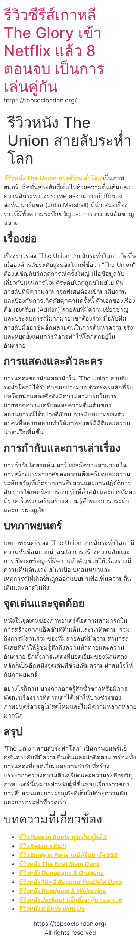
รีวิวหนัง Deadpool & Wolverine (62, 890)
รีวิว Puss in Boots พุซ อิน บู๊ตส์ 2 (63, 837)
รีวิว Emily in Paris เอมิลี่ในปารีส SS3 (68, 855)
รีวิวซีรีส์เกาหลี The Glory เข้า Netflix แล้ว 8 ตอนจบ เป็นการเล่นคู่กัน (54, 51)
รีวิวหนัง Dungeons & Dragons (61, 872)
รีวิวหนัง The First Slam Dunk (59, 864)
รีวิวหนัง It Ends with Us (52, 908)
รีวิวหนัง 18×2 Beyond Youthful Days (70, 881)
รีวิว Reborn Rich (42, 846)
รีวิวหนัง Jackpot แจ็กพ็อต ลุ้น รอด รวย (70, 899)
